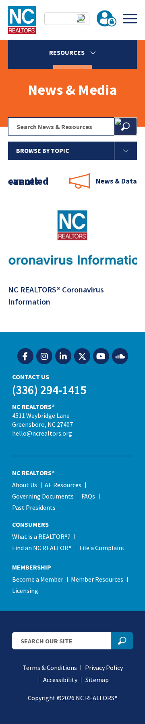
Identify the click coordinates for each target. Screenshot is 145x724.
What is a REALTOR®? (41, 536)
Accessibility (60, 680)
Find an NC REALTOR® (42, 548)
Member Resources (97, 579)
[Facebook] (25, 356)
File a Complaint (102, 548)
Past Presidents (34, 507)
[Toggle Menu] (130, 18)
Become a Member (37, 579)
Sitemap (97, 680)
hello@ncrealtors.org (42, 433)
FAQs (88, 496)
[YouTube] (101, 356)
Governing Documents (43, 496)
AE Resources (63, 485)
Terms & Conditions (50, 667)
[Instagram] (44, 356)
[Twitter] (82, 356)
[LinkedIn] (63, 356)
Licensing (25, 590)
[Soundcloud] (120, 356)
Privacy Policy (104, 667)
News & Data (116, 181)
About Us (24, 485)
